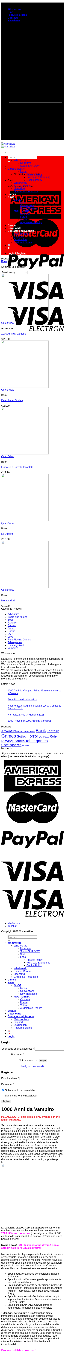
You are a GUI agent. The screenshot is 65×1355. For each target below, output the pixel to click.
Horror (11, 631)
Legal (23, 171)
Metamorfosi (8, 600)
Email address (10, 1078)
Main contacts (21, 233)
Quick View (7, 323)
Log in (43, 1060)
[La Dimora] (25, 520)
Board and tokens (17, 617)
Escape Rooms (22, 185)
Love (10, 636)
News (11, 197)
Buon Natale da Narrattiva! (22, 699)
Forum (23, 216)
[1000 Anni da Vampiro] (25, 320)
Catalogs (25, 214)
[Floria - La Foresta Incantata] (25, 453)
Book (10, 619)
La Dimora (7, 533)
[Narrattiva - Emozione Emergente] (8, 145)
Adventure (13, 614)
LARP (11, 634)
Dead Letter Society (12, 400)
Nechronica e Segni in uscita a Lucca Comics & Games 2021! (34, 707)
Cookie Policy (34, 180)
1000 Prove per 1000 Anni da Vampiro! (29, 720)
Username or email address (17, 1048)
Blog (10, 12)
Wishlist (12, 926)
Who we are (14, 9)
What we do (14, 157)
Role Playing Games (19, 639)
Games (12, 194)
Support (18, 236)
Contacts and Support (21, 231)
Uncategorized (16, 645)
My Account (14, 923)
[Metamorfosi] (25, 587)
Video (23, 219)
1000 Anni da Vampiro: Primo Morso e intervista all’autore (34, 692)
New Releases (28, 208)
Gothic (11, 628)
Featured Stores (17, 15)
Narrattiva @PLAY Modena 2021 (26, 714)
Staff (22, 168)
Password (17, 1054)
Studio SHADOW (30, 165)
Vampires (13, 648)
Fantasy (12, 622)
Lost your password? (32, 1066)
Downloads (14, 228)
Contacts (13, 17)
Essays (12, 225)
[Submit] (9, 161)
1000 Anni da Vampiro (13, 333)
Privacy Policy (34, 174)
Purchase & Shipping (38, 177)
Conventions (27, 205)
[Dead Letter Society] (25, 387)
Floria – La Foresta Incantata (17, 467)
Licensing (19, 188)
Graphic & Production (26, 191)
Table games (15, 642)
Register (6, 1101)
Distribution (20, 239)
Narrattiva (25, 163)
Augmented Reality (31, 222)
